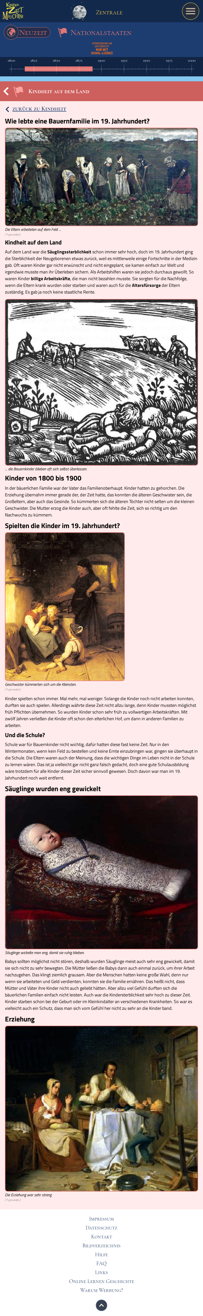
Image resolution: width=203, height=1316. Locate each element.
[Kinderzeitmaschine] (13, 12)
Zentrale (108, 12)
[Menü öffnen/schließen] (190, 11)
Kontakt (101, 1236)
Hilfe (101, 1254)
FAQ (101, 1263)
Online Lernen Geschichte (101, 1281)
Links (101, 1272)
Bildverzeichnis (101, 1245)
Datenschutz (101, 1228)
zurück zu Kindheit (39, 108)
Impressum (101, 1219)
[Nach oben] (101, 1305)
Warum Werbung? (101, 1290)
